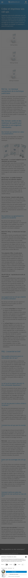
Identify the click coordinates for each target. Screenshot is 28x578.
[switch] (3, 576)
